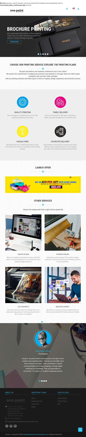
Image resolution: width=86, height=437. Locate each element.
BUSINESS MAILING (62, 254)
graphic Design (23, 254)
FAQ (59, 404)
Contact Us (35, 404)
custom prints (23, 307)
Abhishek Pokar (43, 351)
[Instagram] (11, 426)
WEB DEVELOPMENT (63, 307)
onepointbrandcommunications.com (35, 434)
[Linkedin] (15, 426)
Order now (14, 42)
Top (80, 430)
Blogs (33, 407)
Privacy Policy (62, 401)
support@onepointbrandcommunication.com (23, 421)
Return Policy (62, 398)
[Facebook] (6, 426)
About (33, 398)
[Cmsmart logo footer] (16, 400)
